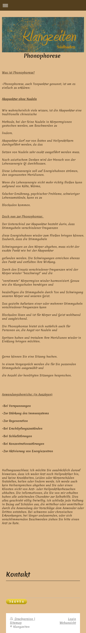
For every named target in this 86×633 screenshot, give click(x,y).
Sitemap (16, 623)
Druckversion (24, 619)
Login (72, 619)
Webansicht (68, 623)
